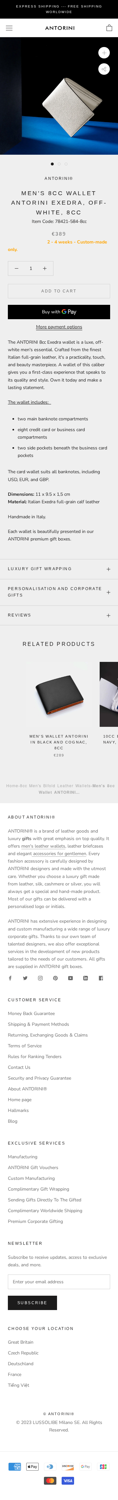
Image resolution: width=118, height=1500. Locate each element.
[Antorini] (59, 27)
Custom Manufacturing (31, 1178)
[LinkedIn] (85, 977)
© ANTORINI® (58, 1414)
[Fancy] (100, 977)
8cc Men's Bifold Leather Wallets (55, 785)
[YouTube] (70, 977)
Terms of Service (25, 1046)
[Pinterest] (55, 977)
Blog (12, 1121)
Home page (19, 1100)
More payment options (59, 327)
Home (12, 785)
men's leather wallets (43, 846)
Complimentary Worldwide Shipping (45, 1211)
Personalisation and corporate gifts (55, 592)
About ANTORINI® (27, 1089)
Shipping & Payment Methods (38, 1024)
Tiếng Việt (18, 1385)
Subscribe (32, 1303)
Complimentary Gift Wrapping (38, 1189)
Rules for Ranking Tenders (35, 1057)
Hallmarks (18, 1110)
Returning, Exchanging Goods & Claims (48, 1035)
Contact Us (19, 1067)
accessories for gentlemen (59, 854)
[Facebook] (10, 977)
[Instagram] (40, 977)
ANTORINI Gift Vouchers (33, 1167)
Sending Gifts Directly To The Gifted (44, 1200)
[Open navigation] (9, 27)
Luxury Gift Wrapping (40, 569)
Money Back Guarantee (31, 1013)
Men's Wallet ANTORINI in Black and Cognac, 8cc (59, 742)
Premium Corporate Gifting (35, 1221)
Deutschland (20, 1364)
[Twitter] (25, 977)
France (14, 1374)
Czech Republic (23, 1353)
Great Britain (20, 1342)
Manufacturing (22, 1157)
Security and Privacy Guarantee (39, 1078)
